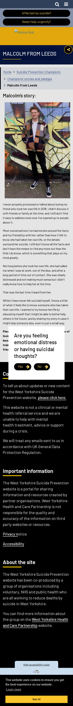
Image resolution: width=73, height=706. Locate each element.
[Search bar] (57, 4)
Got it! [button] (37, 699)
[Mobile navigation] (66, 4)
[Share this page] (68, 49)
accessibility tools (36, 664)
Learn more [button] (13, 689)
